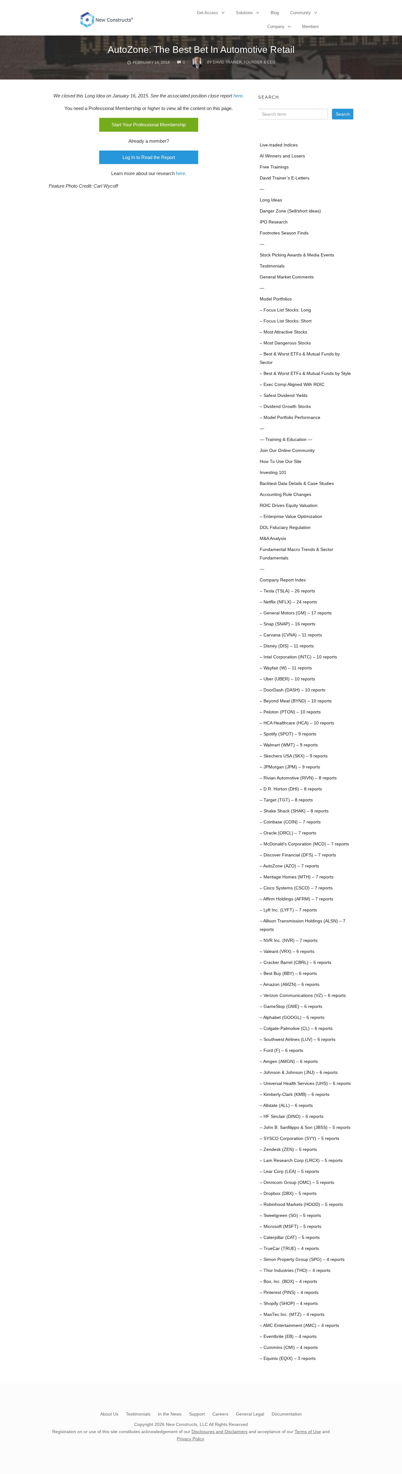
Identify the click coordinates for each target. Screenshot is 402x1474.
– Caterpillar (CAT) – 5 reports (290, 1237)
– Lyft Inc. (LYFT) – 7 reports (288, 910)
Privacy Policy (190, 1438)
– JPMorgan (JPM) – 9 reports (290, 767)
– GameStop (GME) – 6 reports (291, 1006)
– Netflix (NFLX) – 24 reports (288, 602)
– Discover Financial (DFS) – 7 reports (298, 855)
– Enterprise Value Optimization (291, 516)
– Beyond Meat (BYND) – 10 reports (296, 701)
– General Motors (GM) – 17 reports (296, 613)
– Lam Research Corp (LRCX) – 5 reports (301, 1160)
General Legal (250, 1413)
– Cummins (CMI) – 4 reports (289, 1347)
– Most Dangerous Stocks (285, 343)
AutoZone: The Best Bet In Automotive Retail (201, 49)
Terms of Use (308, 1431)
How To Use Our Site (281, 461)
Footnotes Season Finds (284, 233)
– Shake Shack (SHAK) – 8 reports (294, 811)
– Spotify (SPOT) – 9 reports (288, 734)
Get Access (207, 12)
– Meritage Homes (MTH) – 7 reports (297, 877)
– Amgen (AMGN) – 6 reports (289, 1061)
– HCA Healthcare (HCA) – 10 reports (297, 723)
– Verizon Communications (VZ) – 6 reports (303, 995)
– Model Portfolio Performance (290, 417)
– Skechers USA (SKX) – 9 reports (294, 756)
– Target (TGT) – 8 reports (286, 800)
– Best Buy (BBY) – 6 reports (288, 973)
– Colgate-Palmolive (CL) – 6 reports (296, 1028)
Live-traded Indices (279, 145)
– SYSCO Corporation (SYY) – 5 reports (299, 1138)
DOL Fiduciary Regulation (285, 527)
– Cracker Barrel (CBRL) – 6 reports (295, 962)
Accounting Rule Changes (285, 494)
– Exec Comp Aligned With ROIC (292, 384)
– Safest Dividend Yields (283, 395)
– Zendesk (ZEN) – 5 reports (288, 1149)
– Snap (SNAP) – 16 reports (287, 624)
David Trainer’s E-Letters (284, 178)
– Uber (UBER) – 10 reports (287, 679)
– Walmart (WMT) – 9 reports (289, 745)
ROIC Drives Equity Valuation (289, 505)
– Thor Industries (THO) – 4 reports (295, 1270)
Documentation (287, 1413)
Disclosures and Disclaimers (219, 1431)
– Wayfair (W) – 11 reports (286, 668)
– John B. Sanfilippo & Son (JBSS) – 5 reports (305, 1127)
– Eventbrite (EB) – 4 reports (288, 1336)
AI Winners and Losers (282, 156)
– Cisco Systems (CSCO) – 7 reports (296, 888)
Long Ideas (271, 200)
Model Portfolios (276, 299)
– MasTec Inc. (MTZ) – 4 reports (292, 1314)
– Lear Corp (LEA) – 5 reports (289, 1171)
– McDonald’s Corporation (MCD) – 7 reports (304, 844)
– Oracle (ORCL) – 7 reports (288, 833)
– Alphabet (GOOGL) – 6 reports (292, 1017)
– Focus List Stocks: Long (285, 310)
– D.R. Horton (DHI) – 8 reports (291, 789)
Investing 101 (273, 472)
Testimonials (272, 266)
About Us (109, 1413)
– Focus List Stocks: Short (286, 321)
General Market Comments (287, 277)
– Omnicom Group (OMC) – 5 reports (297, 1182)
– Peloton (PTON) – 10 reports (290, 712)
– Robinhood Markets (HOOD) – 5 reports (301, 1204)
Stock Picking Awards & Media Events (297, 255)
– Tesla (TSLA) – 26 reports (287, 591)
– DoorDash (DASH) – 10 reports (292, 690)
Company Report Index (283, 580)
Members (310, 26)
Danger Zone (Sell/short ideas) (290, 211)
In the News (170, 1413)
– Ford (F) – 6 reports (281, 1050)
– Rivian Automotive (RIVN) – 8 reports (298, 778)
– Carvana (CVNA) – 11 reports (291, 635)
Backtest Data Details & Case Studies (297, 483)
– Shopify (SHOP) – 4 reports (289, 1303)
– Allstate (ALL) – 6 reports (286, 1105)
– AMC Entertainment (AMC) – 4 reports (299, 1325)
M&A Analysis (273, 538)
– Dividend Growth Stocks (285, 406)
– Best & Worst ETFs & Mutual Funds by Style (305, 373)
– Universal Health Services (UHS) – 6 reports (305, 1083)
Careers (220, 1413)
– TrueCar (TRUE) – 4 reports (289, 1248)
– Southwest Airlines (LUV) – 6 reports (297, 1039)
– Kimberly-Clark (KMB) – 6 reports (294, 1094)
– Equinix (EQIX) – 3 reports (288, 1358)
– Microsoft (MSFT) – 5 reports (290, 1226)
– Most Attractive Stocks (283, 332)
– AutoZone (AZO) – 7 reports (289, 866)
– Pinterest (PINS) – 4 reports (289, 1292)
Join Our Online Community (287, 450)
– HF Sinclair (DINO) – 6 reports (291, 1116)
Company (276, 26)
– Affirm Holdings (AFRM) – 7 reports (296, 899)
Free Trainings (274, 167)
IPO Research (274, 222)
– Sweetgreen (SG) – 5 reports (290, 1215)
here (237, 95)
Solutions (244, 12)
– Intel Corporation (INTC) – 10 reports (298, 657)
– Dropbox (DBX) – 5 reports (288, 1193)
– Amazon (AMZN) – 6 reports (289, 984)
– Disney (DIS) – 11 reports (287, 646)
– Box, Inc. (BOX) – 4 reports (288, 1281)
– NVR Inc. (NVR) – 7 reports (289, 940)
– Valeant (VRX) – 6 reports (287, 951)
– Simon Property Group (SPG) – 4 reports (302, 1259)
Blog (275, 12)
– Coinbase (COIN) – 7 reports (290, 822)
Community (300, 12)
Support (197, 1413)
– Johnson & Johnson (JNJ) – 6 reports (299, 1072)
